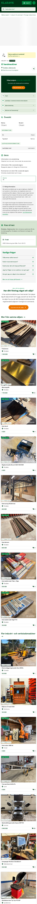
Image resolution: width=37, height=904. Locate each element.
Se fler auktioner (13, 56)
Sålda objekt (5, 15)
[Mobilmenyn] (34, 3)
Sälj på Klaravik (17, 87)
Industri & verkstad (17, 15)
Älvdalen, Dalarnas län (9, 67)
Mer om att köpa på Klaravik (11, 279)
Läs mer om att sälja (17, 307)
